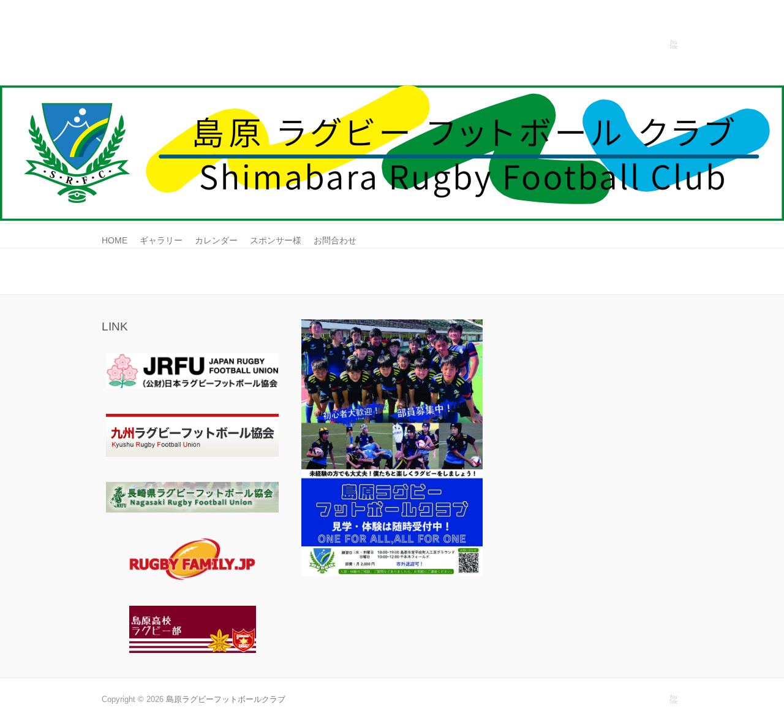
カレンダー (216, 240)
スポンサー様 (275, 240)
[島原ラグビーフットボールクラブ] (392, 91)
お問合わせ (335, 240)
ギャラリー (161, 240)
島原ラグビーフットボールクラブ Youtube (673, 45)
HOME (114, 240)
